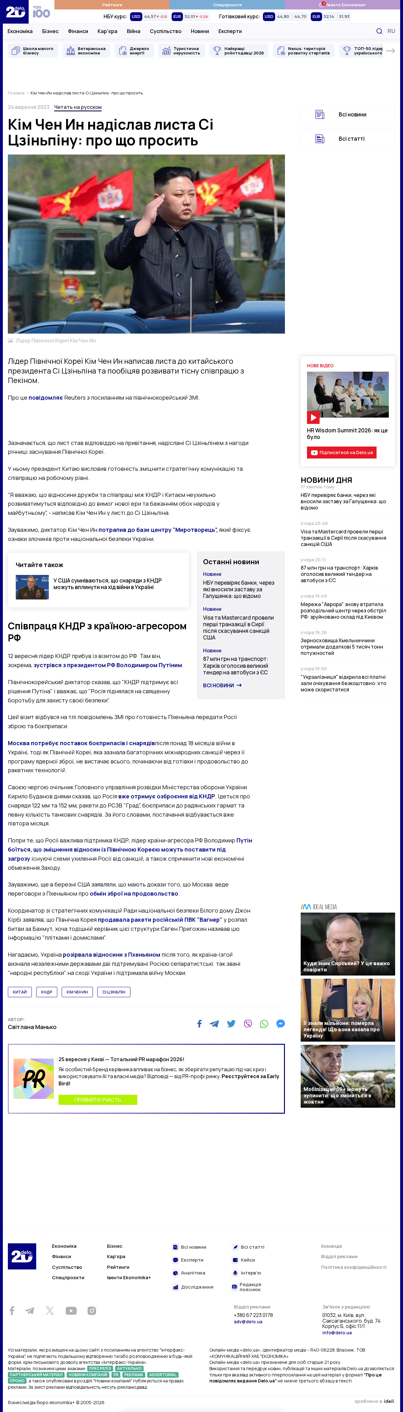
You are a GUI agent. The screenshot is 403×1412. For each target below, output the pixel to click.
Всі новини (218, 685)
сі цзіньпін (113, 992)
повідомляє (46, 397)
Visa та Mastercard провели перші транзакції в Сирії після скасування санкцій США (238, 627)
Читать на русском (78, 107)
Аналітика (193, 1273)
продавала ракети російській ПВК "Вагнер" (160, 919)
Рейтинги (112, 5)
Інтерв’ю (251, 1273)
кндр (46, 992)
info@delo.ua (337, 1332)
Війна (133, 31)
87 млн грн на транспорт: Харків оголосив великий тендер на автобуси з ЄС (235, 665)
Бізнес (50, 31)
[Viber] (247, 1023)
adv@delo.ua (248, 1321)
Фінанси (78, 31)
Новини (200, 31)
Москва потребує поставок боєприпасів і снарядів (81, 743)
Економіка (20, 31)
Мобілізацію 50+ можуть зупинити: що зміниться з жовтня (337, 1095)
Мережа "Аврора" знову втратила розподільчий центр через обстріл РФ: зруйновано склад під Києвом (343, 610)
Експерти (230, 31)
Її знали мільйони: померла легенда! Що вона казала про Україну (342, 1029)
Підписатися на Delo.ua (346, 452)
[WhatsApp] (264, 1023)
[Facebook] (199, 1024)
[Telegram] (214, 1023)
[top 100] (41, 12)
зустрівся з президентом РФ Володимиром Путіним (108, 665)
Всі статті (352, 138)
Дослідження (197, 1287)
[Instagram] (91, 1310)
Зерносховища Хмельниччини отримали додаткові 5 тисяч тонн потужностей (342, 646)
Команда (331, 1246)
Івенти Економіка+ (342, 4)
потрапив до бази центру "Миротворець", (158, 529)
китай (20, 992)
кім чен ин (77, 992)
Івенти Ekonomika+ (129, 1277)
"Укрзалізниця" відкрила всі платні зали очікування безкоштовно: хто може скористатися (343, 683)
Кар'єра (107, 31)
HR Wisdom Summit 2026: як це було (347, 434)
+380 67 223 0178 (253, 1315)
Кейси (248, 1260)
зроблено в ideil (374, 1401)
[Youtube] (71, 1310)
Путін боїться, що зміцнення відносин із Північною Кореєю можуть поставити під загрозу (130, 849)
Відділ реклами (339, 1256)
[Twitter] (231, 1023)
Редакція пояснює (250, 1287)
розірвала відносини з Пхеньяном (111, 954)
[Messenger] (280, 1023)
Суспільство (165, 31)
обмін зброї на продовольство (134, 893)
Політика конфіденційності (354, 1267)
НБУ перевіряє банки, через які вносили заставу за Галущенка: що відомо (239, 589)
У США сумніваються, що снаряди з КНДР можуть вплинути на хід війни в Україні (108, 584)
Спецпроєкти (227, 5)
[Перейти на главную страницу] (16, 12)
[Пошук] (379, 31)
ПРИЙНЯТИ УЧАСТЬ (98, 1099)
